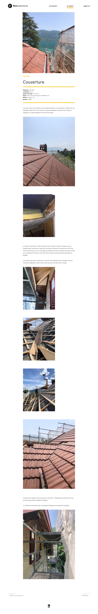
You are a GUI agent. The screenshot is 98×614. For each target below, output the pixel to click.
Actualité (53, 6)
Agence (87, 6)
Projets (70, 6)
